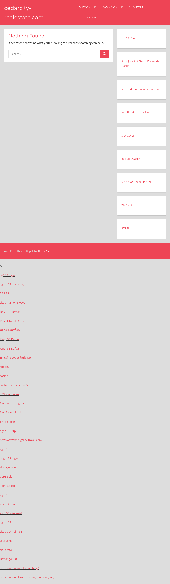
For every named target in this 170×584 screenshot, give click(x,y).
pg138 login (7, 275)
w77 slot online (9, 394)
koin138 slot (8, 504)
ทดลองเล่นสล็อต (10, 330)
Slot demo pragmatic (13, 403)
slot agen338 (8, 467)
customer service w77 (14, 385)
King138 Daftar (9, 339)
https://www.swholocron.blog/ (19, 568)
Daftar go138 (8, 559)
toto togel (6, 541)
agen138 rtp (8, 431)
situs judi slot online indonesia (140, 89)
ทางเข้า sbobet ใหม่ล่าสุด (16, 357)
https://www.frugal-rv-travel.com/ (21, 440)
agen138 (5, 449)
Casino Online (112, 7)
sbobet (4, 367)
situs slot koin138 (11, 531)
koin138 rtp (7, 486)
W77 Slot (126, 205)
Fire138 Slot (128, 38)
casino (4, 376)
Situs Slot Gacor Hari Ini (136, 182)
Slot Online (87, 7)
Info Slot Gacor (130, 159)
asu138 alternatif (11, 513)
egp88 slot (6, 476)
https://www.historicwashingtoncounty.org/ (27, 577)
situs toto (6, 550)
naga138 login (9, 458)
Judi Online (87, 17)
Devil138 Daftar (10, 312)
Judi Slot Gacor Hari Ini (135, 112)
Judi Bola (136, 7)
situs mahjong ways (12, 302)
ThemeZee (44, 251)
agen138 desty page (13, 284)
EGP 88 (4, 293)
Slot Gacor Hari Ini (11, 412)
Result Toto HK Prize (13, 321)
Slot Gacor (127, 135)
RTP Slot (126, 228)
